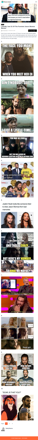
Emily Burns (6, 30)
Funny (2, 24)
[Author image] (1, 30)
